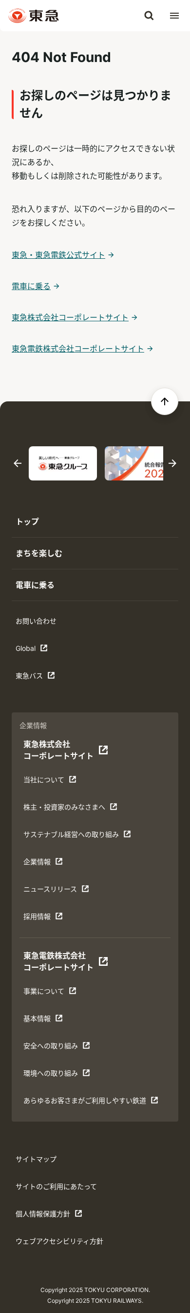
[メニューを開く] (174, 15)
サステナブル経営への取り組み (71, 836)
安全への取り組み (53, 1048)
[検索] (149, 15)
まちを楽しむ (39, 553)
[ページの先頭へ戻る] (164, 401)
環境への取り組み (53, 1075)
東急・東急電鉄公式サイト (58, 255)
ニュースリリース (53, 891)
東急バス (45, 678)
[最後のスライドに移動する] (17, 463)
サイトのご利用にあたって (56, 1186)
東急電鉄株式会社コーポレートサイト (78, 349)
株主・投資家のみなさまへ (64, 809)
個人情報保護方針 (45, 1216)
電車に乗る (31, 286)
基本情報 (53, 1020)
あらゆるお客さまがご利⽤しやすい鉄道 (84, 1102)
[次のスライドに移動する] (172, 463)
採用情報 (53, 918)
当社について (53, 782)
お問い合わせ (36, 621)
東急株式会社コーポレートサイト (70, 317)
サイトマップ (36, 1159)
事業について (53, 993)
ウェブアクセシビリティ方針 (59, 1241)
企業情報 (53, 864)
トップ (27, 521)
